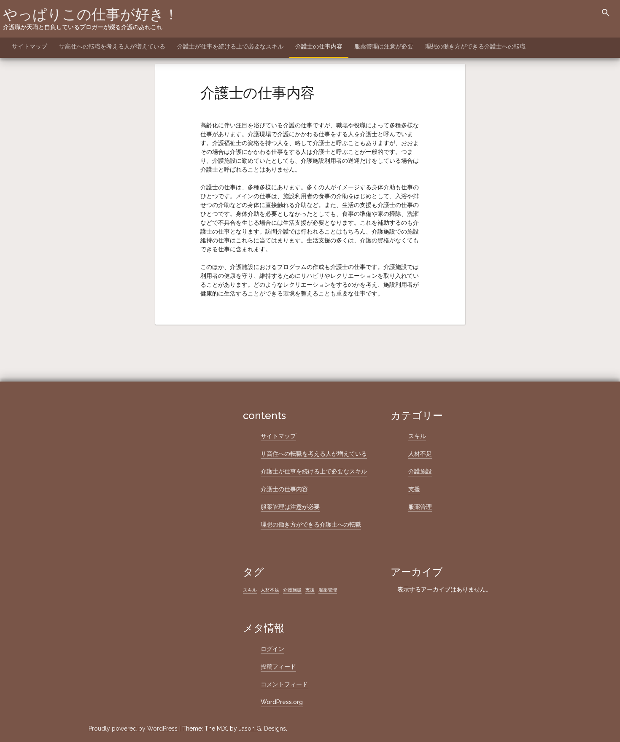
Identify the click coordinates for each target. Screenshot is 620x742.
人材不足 (420, 453)
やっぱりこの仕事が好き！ (90, 14)
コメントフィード (284, 684)
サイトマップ (29, 46)
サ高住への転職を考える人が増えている (112, 46)
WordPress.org (282, 702)
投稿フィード (278, 666)
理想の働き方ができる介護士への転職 (475, 46)
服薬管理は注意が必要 (383, 46)
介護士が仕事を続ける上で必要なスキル (230, 46)
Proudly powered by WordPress (134, 728)
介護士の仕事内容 (318, 46)
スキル (417, 436)
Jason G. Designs (262, 728)
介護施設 (420, 471)
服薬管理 (420, 506)
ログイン (272, 648)
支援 (414, 489)
